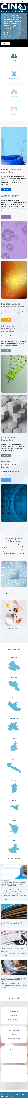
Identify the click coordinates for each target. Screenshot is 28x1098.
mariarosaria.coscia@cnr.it (14, 1019)
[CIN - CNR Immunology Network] (2, 1)
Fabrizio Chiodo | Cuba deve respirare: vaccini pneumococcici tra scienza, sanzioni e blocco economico (13, 950)
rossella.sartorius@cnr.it (14, 1038)
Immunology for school (7, 1096)
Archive (23, 992)
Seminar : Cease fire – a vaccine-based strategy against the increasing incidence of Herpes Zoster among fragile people (14, 884)
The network (17, 1094)
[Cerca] (25, 1)
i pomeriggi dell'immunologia (7, 975)
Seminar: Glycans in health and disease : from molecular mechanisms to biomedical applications (13, 980)
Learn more (6, 189)
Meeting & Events (5, 880)
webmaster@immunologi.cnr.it (14, 1077)
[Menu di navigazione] (22, 1)
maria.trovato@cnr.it (14, 1057)
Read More (5, 43)
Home (2, 1094)
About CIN (9, 1094)
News (2, 919)
